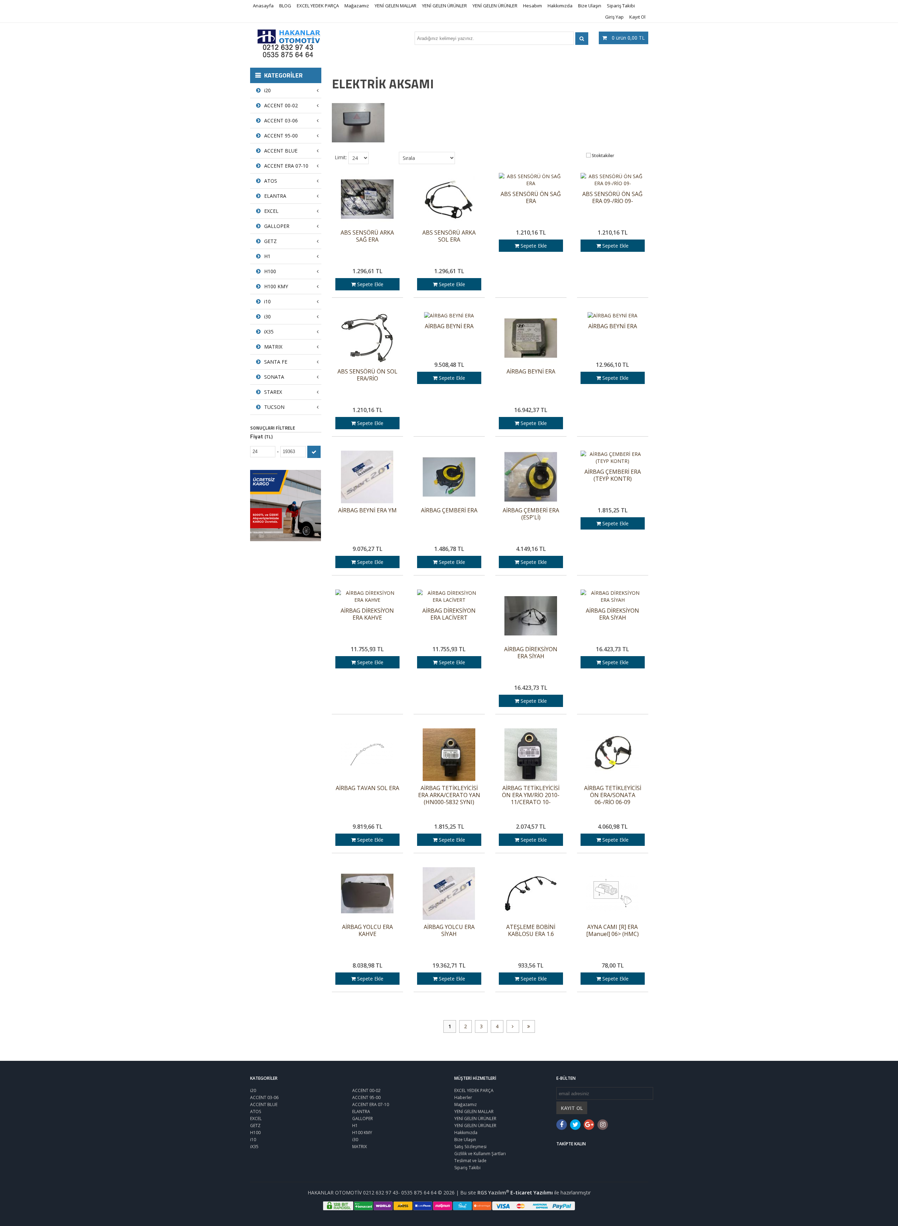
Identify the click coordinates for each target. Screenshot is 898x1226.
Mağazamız (356, 5)
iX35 (269, 331)
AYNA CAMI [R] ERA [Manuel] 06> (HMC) (612, 930)
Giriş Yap (614, 17)
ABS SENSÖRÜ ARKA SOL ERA (449, 236)
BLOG (285, 5)
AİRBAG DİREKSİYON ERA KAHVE (367, 614)
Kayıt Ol (637, 17)
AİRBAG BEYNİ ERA (449, 326)
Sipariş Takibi (621, 5)
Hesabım (532, 5)
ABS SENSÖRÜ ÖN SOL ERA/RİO (367, 375)
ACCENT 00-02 (281, 105)
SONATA (274, 376)
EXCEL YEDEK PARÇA (318, 5)
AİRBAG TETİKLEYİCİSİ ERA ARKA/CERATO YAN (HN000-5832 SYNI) (449, 795)
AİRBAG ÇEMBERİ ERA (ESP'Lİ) (531, 514)
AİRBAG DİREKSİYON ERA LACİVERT (449, 614)
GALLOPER (276, 226)
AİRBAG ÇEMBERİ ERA (449, 510)
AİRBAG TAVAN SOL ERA (367, 788)
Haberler (463, 1097)
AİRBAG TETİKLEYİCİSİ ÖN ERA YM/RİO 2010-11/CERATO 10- (530, 795)
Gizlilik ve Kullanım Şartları (480, 1154)
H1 (267, 256)
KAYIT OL (572, 1108)
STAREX (273, 392)
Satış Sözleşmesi (470, 1147)
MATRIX (273, 346)
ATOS (270, 180)
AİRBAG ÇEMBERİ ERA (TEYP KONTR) (612, 475)
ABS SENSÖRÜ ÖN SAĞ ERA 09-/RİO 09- (612, 197)
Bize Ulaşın (589, 5)
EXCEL (271, 211)
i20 (267, 90)
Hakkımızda (560, 5)
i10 (267, 301)
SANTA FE (275, 361)
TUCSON (274, 407)
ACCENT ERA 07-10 (286, 165)
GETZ (270, 241)
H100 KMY (276, 286)
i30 (267, 316)
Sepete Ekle (369, 284)
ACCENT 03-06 (281, 120)
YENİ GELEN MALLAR (395, 5)
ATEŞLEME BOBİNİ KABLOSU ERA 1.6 (530, 930)
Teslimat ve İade (470, 1161)
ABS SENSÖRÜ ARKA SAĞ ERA (367, 236)
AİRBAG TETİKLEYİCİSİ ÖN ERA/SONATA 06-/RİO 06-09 (612, 795)
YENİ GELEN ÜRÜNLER (444, 5)
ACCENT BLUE (280, 150)
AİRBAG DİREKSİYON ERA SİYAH (530, 653)
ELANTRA (275, 196)
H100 (270, 271)
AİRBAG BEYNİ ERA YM (367, 510)
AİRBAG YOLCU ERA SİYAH (449, 930)
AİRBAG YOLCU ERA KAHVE (367, 930)
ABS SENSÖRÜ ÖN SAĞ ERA (531, 197)
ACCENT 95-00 (281, 135)
